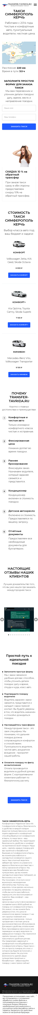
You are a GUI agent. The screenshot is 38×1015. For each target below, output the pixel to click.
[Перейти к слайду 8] (21, 634)
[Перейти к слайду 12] (29, 634)
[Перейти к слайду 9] (23, 634)
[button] (19, 275)
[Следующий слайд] (35, 619)
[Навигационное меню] (35, 5)
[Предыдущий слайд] (2, 619)
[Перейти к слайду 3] (12, 634)
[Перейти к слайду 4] (14, 634)
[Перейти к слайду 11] (27, 634)
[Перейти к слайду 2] (10, 634)
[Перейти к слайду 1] (8, 634)
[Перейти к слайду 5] (16, 634)
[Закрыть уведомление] (36, 995)
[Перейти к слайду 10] (25, 634)
